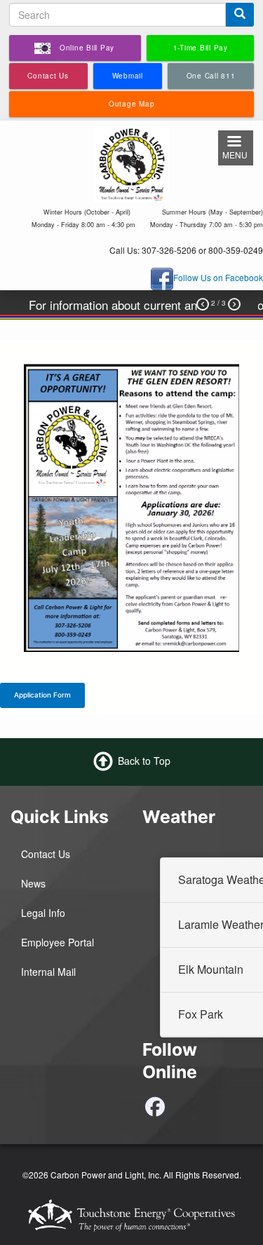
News (33, 883)
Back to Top (144, 761)
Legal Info (43, 913)
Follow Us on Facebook (218, 277)
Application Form (42, 694)
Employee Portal (57, 942)
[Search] (240, 15)
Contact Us (45, 854)
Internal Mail (48, 972)
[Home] (131, 163)
